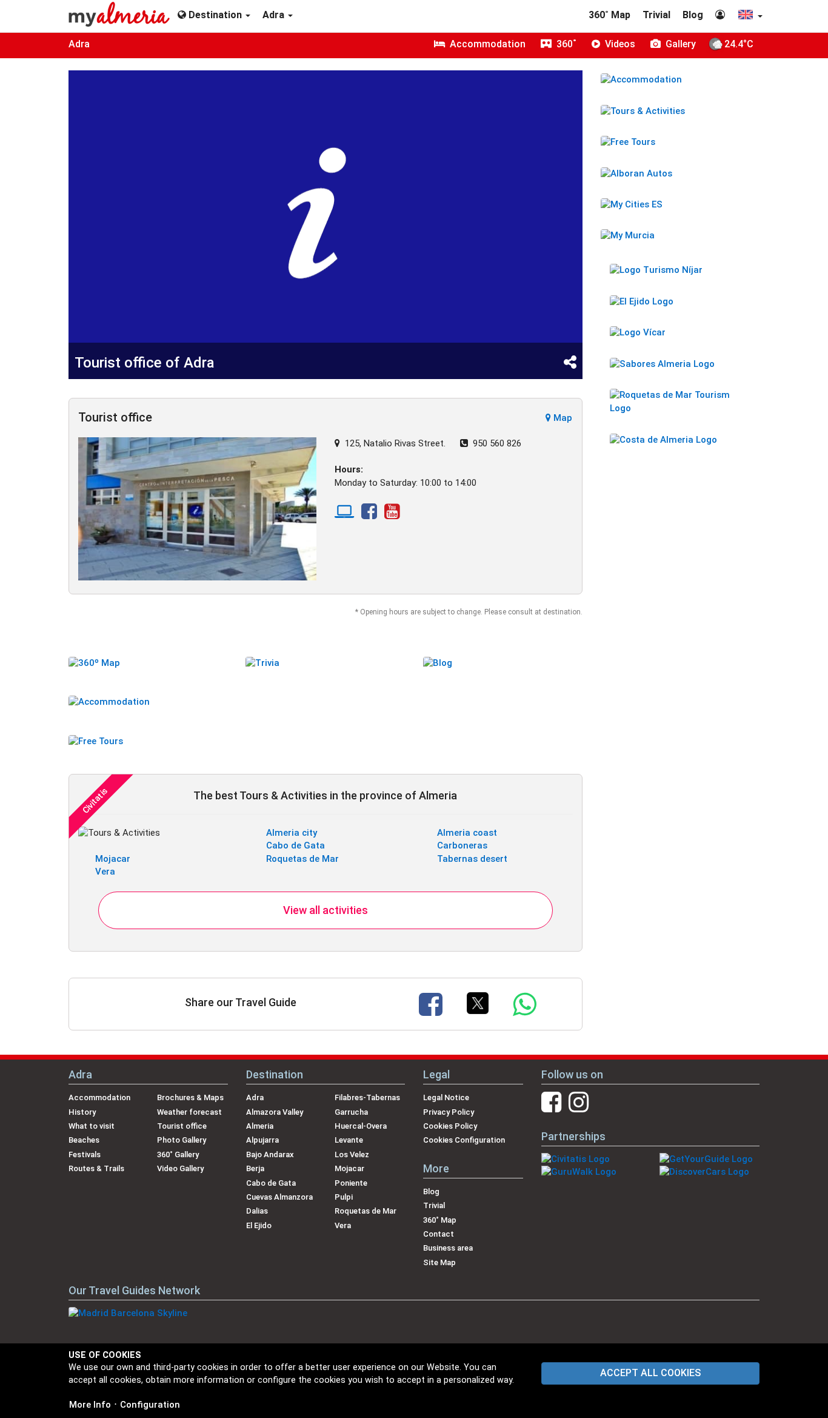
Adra (79, 44)
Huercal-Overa (361, 1126)
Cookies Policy (450, 1126)
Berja (255, 1168)
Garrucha (351, 1112)
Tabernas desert (472, 858)
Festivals (84, 1154)
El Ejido (259, 1225)
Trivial (656, 15)
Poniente (351, 1183)
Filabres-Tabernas (367, 1097)
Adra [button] (274, 15)
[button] (750, 16)
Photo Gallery (181, 1139)
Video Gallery (180, 1168)
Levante (349, 1139)
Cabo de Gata (295, 845)
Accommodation (99, 1097)
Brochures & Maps (190, 1097)
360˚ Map (609, 15)
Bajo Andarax (270, 1154)
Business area (448, 1247)
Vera (105, 871)
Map (561, 417)
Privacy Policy (448, 1112)
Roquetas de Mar (302, 858)
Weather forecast (189, 1112)
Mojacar (112, 858)
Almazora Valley (274, 1112)
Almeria (259, 1126)
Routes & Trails (96, 1168)
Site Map (439, 1262)
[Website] (344, 514)
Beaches (83, 1139)
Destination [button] (215, 15)
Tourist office (182, 1126)
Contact (438, 1233)
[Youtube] (392, 514)
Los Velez (352, 1154)
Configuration (150, 1404)
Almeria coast (467, 832)
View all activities (325, 910)
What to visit (91, 1126)
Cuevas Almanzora (279, 1196)
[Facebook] (369, 514)
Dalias (257, 1210)
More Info (90, 1404)
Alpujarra (262, 1139)
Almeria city (291, 832)
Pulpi (344, 1196)
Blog (693, 15)
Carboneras (462, 845)
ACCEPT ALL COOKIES (650, 1373)
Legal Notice (446, 1097)
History (82, 1112)
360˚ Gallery (178, 1154)
